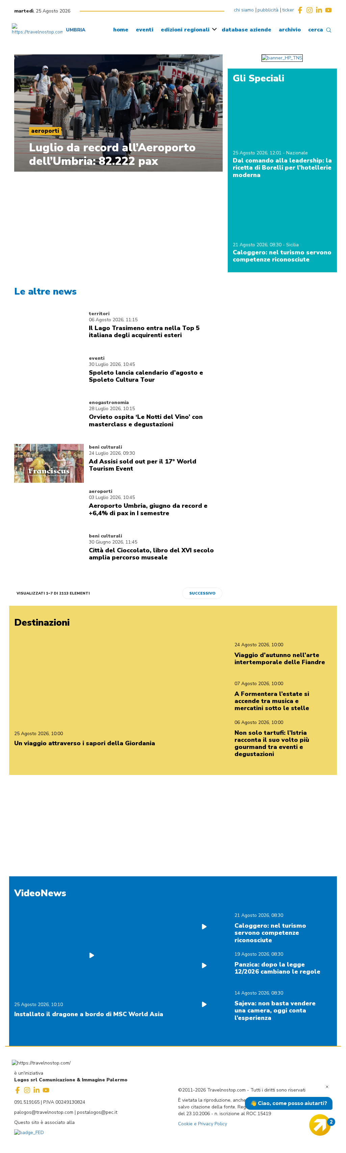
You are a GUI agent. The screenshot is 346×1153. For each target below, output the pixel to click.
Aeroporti (100, 491)
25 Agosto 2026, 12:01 (258, 153)
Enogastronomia (109, 402)
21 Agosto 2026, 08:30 (258, 245)
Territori (99, 313)
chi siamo (244, 10)
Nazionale (297, 153)
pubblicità (267, 10)
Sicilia (292, 245)
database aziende (246, 29)
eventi (144, 29)
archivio (290, 29)
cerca (315, 29)
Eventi (96, 358)
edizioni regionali (185, 29)
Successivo (202, 593)
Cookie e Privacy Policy (202, 1124)
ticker (288, 10)
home (120, 29)
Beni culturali (105, 447)
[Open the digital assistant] (320, 1125)
